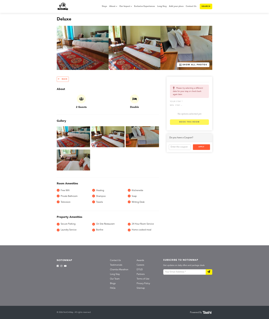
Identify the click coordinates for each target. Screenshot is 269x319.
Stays (104, 6)
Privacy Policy (143, 283)
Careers (140, 265)
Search (206, 6)
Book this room (189, 122)
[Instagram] (61, 266)
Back (64, 79)
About (112, 6)
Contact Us (191, 6)
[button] (134, 68)
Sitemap (141, 288)
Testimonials (116, 265)
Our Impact (124, 6)
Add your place (176, 6)
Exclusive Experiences (144, 6)
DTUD (140, 270)
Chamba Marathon (119, 270)
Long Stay (162, 6)
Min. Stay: (176, 105)
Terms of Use (143, 279)
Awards (140, 260)
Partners (141, 274)
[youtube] (65, 266)
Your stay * (176, 101)
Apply (201, 147)
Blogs (113, 283)
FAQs (112, 288)
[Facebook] (58, 266)
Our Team (115, 279)
